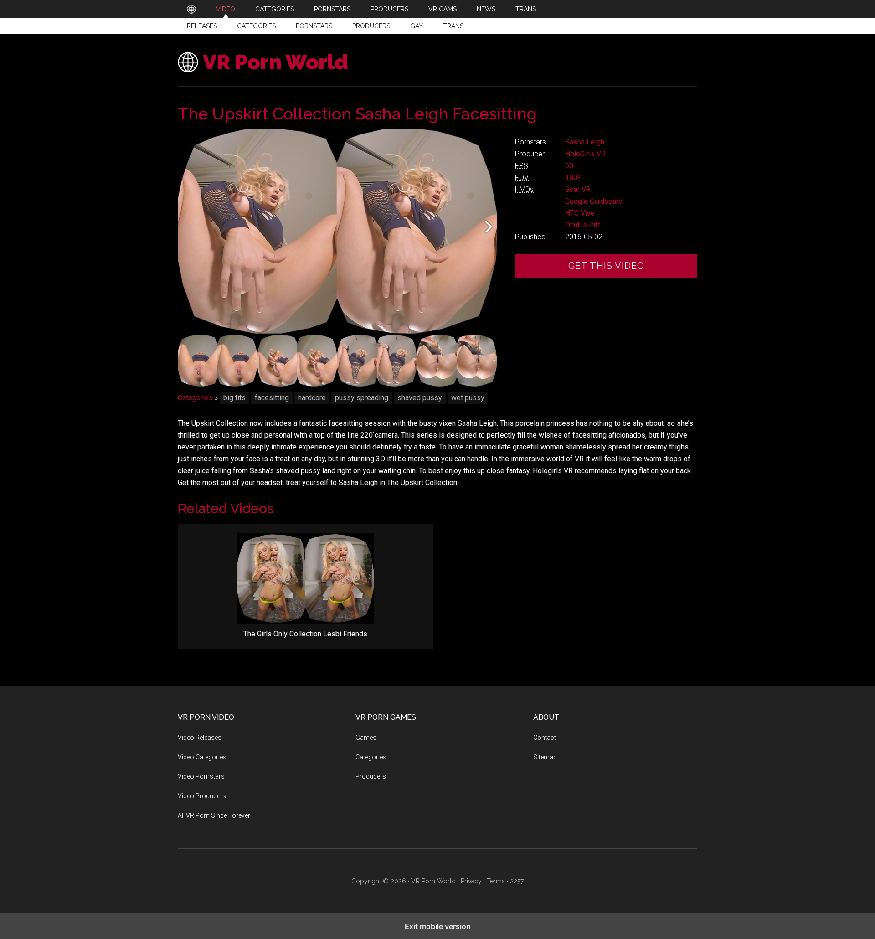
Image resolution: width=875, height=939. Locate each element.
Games (365, 737)
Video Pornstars (201, 776)
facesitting (272, 397)
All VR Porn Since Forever (214, 815)
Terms (496, 881)
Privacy (471, 881)
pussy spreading (361, 397)
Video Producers (202, 796)
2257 (517, 881)
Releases (202, 26)
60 (569, 165)
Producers (371, 26)
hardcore (312, 397)
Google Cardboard (594, 201)
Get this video (606, 265)
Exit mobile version (438, 926)
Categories (256, 26)
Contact (544, 737)
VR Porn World (275, 62)
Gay (416, 26)
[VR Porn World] (191, 9)
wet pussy (467, 397)
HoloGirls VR (585, 154)
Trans (453, 26)
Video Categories (202, 757)
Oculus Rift (582, 225)
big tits (234, 397)
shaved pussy (419, 397)
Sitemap (545, 757)
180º (573, 177)
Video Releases (199, 737)
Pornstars (314, 26)
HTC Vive (580, 213)
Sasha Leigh (584, 142)
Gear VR (578, 189)
